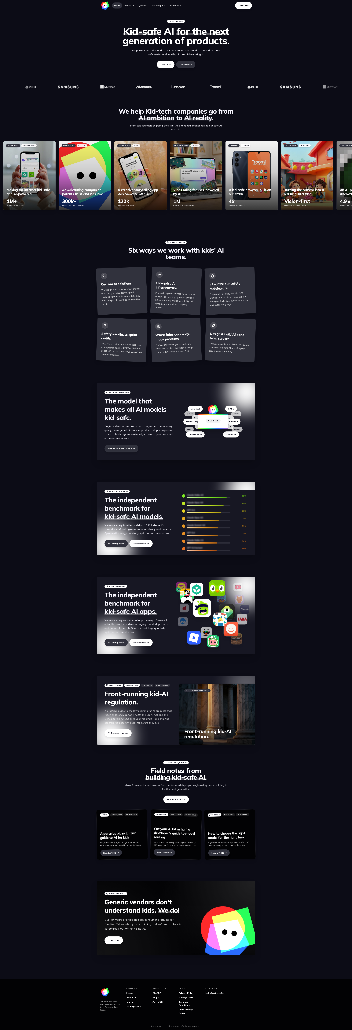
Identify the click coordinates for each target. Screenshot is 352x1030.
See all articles (175, 799)
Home (117, 5)
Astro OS (157, 1002)
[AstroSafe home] (105, 5)
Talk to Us (165, 64)
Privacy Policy (186, 993)
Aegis (155, 997)
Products (174, 5)
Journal (142, 5)
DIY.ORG (156, 993)
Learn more (185, 64)
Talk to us (113, 940)
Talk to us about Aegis (120, 448)
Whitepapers (158, 5)
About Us (129, 5)
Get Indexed (139, 543)
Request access (119, 733)
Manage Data (186, 997)
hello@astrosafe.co (215, 993)
